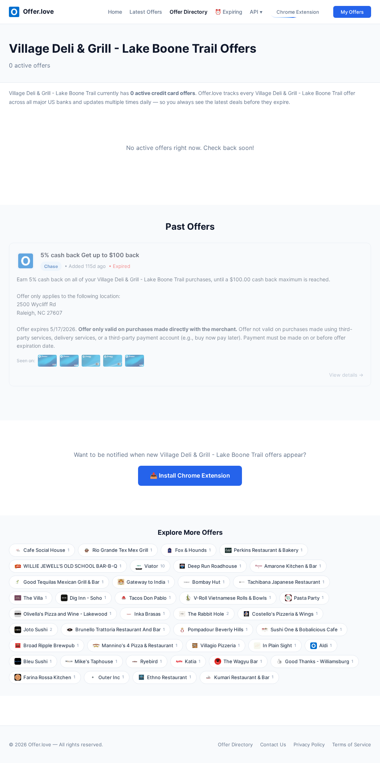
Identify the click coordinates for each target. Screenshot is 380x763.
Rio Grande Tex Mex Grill (122, 550)
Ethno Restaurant (169, 677)
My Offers (352, 12)
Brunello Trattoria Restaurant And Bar (120, 629)
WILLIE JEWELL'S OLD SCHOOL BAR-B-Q (72, 566)
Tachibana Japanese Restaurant (286, 582)
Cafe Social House (46, 550)
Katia (192, 661)
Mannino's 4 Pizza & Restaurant (139, 645)
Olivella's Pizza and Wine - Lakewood (67, 614)
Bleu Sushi (37, 661)
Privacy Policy (309, 744)
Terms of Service (351, 744)
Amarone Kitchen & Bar (292, 566)
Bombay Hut (208, 582)
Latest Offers (146, 12)
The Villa (35, 598)
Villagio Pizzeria (220, 645)
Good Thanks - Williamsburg (319, 661)
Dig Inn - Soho (88, 598)
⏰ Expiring (228, 12)
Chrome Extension (297, 12)
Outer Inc (111, 677)
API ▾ (256, 12)
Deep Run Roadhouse (214, 566)
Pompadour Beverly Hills (218, 629)
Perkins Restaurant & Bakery (268, 550)
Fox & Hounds (193, 550)
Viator (154, 566)
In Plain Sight (279, 645)
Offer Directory (188, 12)
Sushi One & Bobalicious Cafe (306, 629)
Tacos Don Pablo (150, 598)
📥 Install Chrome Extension (190, 475)
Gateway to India (148, 582)
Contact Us (273, 744)
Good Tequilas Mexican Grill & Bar (63, 582)
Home (115, 12)
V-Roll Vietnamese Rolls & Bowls (232, 598)
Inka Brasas (149, 614)
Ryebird (151, 661)
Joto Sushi (37, 629)
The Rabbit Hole (208, 614)
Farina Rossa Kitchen (49, 677)
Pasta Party (309, 598)
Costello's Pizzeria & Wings (285, 614)
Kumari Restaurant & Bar (243, 677)
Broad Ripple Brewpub (51, 645)
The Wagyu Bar (242, 661)
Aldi (325, 645)
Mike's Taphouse (96, 661)
